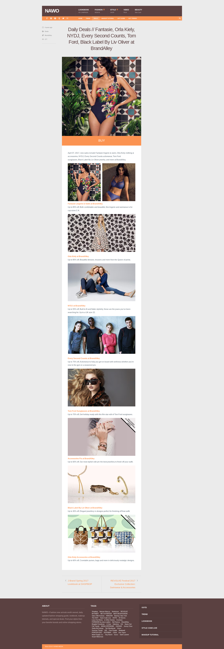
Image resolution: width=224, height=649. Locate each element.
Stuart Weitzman (97, 636)
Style (113, 11)
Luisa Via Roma (97, 620)
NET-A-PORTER (106, 613)
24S (105, 630)
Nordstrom (115, 611)
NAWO (52, 11)
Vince (119, 628)
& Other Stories (109, 620)
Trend (88, 18)
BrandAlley (48, 35)
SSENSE (119, 626)
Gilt (122, 624)
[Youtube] (67, 18)
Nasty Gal (128, 624)
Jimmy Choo (128, 626)
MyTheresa (116, 622)
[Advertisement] (164, 68)
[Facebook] (47, 18)
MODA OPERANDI (107, 626)
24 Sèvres (122, 618)
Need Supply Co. (97, 634)
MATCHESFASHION (120, 613)
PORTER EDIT (97, 632)
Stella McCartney (97, 628)
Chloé (115, 632)
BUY (101, 140)
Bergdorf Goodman (98, 624)
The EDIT (95, 618)
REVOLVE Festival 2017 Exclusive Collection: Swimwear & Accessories (122, 584)
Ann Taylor (122, 632)
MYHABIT (95, 613)
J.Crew (108, 624)
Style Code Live (105, 618)
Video (126, 11)
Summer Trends (97, 630)
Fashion (99, 11)
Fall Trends (95, 626)
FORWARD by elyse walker (101, 622)
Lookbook (83, 11)
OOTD (115, 618)
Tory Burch (108, 634)
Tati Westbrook (110, 628)
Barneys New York (120, 616)
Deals (96, 18)
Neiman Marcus (105, 611)
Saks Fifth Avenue (98, 616)
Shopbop (95, 611)
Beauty (138, 11)
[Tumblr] (59, 18)
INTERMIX (107, 632)
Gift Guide (121, 18)
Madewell (122, 630)
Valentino (116, 624)
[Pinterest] (55, 18)
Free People (113, 630)
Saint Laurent (124, 634)
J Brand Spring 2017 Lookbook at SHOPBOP (80, 582)
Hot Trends (132, 18)
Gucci (116, 634)
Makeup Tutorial (108, 18)
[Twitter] (63, 18)
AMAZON (109, 616)
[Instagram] (51, 18)
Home (80, 18)
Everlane (119, 620)
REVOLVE (124, 611)
